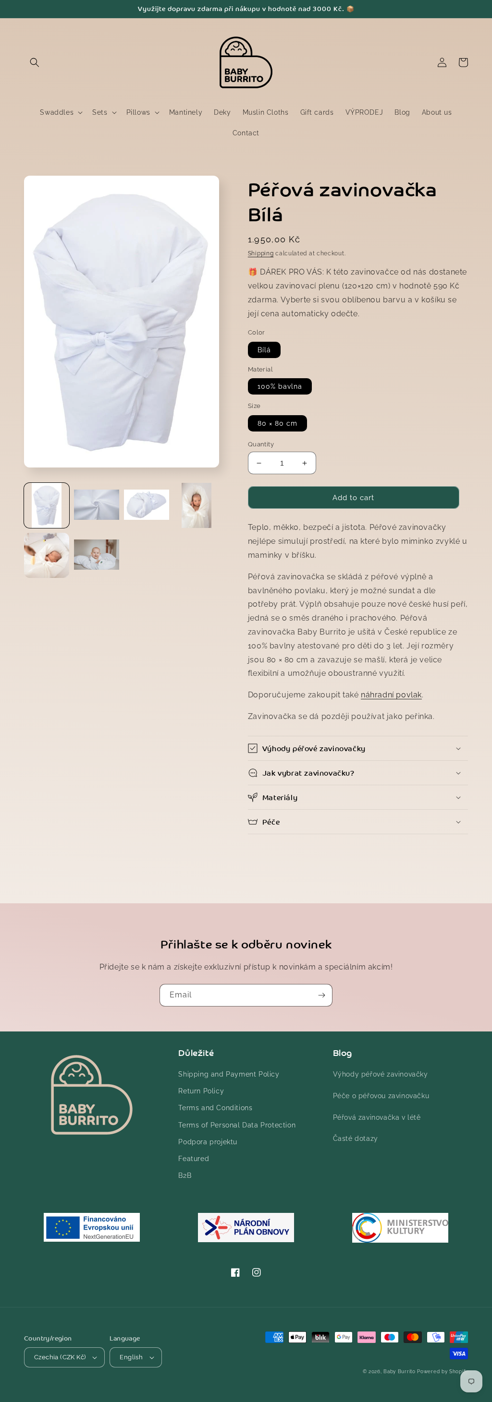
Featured (193, 1158)
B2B (184, 1175)
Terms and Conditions (215, 1108)
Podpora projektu (207, 1142)
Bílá (264, 350)
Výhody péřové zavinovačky (380, 1074)
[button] (34, 62)
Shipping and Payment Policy (228, 1074)
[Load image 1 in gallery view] (46, 505)
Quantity (261, 444)
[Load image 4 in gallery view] (196, 505)
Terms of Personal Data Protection (236, 1125)
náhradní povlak (391, 694)
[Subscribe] (321, 995)
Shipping (261, 253)
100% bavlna (280, 386)
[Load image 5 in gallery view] (46, 555)
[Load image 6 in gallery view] (96, 555)
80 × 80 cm (277, 423)
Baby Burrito (399, 1371)
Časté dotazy (355, 1138)
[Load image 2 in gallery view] (96, 505)
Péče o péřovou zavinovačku (381, 1096)
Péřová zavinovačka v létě (377, 1117)
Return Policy (201, 1091)
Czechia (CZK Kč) (60, 1357)
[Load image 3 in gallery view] (146, 505)
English (131, 1357)
